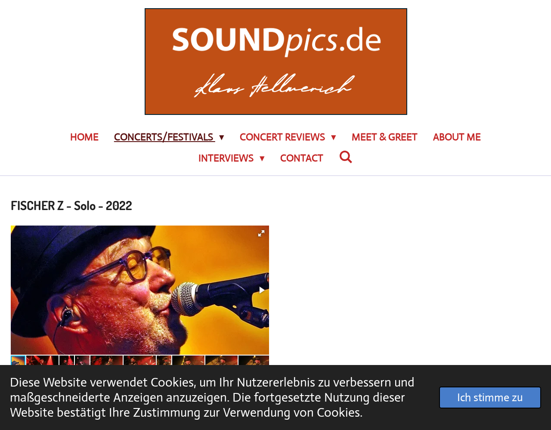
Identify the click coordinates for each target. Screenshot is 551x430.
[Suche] (345, 157)
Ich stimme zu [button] (490, 397)
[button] (261, 233)
